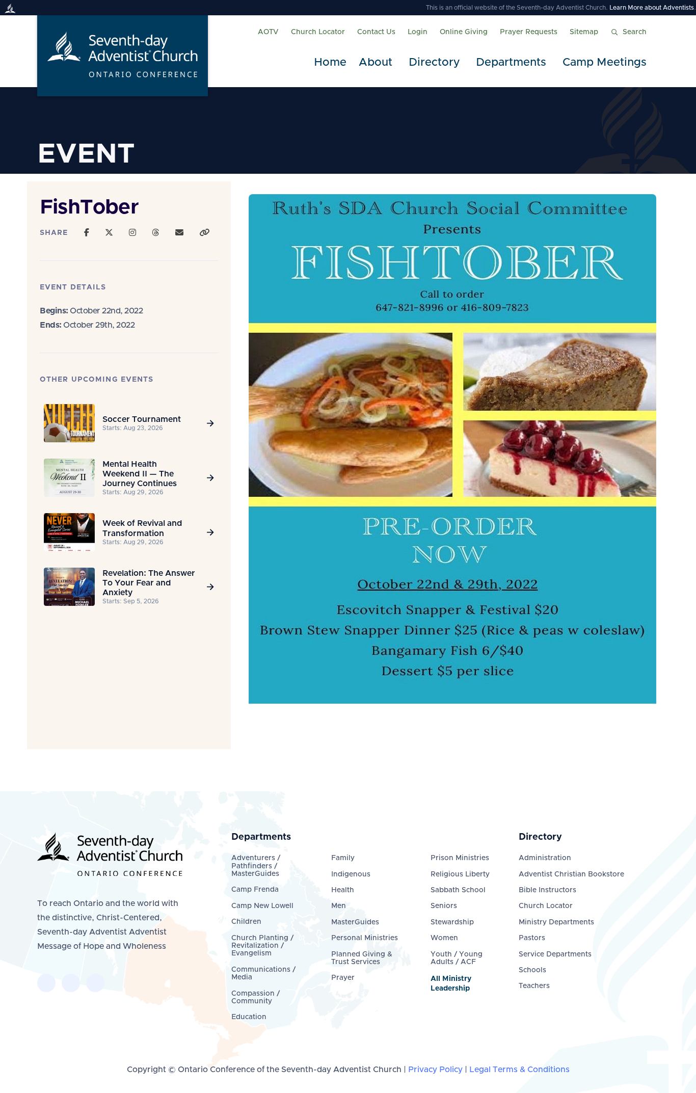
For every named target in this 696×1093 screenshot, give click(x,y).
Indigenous (350, 874)
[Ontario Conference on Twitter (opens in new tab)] (71, 983)
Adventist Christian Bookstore (571, 874)
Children (246, 921)
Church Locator (318, 32)
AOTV (268, 32)
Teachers (534, 986)
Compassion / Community (255, 997)
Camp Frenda (255, 889)
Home (330, 62)
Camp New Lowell (262, 906)
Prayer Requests (528, 32)
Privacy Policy (435, 1069)
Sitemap (584, 32)
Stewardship (452, 922)
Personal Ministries (364, 938)
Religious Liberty (460, 874)
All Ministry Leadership (451, 983)
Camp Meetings (605, 62)
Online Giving (464, 32)
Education (248, 1017)
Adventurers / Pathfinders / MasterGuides (255, 866)
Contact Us (376, 32)
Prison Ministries (460, 858)
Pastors (532, 938)
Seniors (444, 906)
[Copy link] (204, 233)
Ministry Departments (556, 922)
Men (338, 906)
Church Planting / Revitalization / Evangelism (262, 946)
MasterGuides (355, 922)
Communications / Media (263, 973)
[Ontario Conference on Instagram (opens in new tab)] (95, 983)
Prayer (343, 977)
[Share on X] (109, 233)
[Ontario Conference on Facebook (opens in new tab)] (46, 983)
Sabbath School (458, 890)
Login (417, 32)
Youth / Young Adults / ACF (457, 958)
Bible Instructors (547, 890)
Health (342, 890)
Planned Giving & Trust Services (361, 958)
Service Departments (555, 954)
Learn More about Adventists (651, 8)
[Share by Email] (179, 233)
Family (343, 858)
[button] (377, 63)
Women (444, 938)
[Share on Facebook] (86, 233)
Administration (545, 858)
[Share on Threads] (155, 233)
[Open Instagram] (132, 233)
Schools (532, 970)
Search (635, 32)
